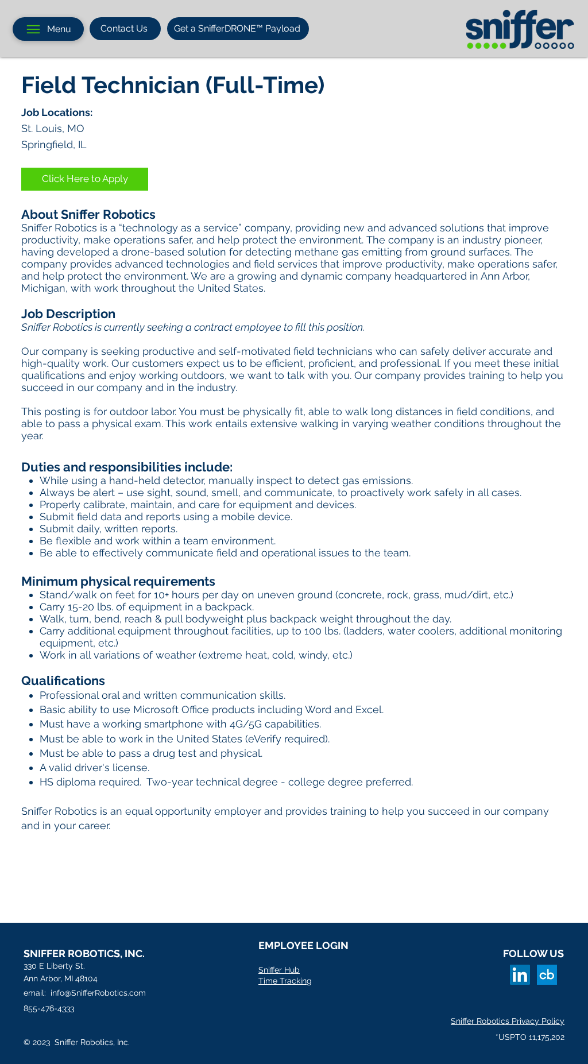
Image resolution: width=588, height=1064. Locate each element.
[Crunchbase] (547, 975)
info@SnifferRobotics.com (98, 992)
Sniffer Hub (279, 969)
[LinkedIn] (520, 975)
